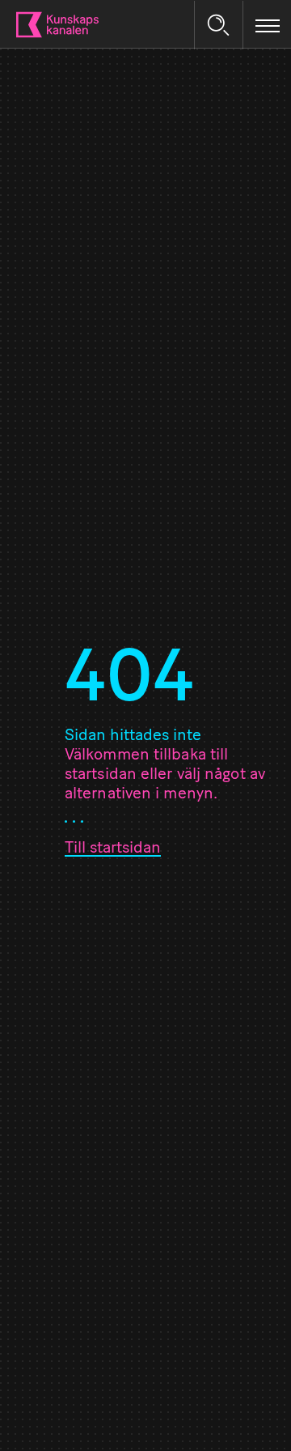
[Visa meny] (267, 25)
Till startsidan (113, 848)
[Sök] (218, 25)
